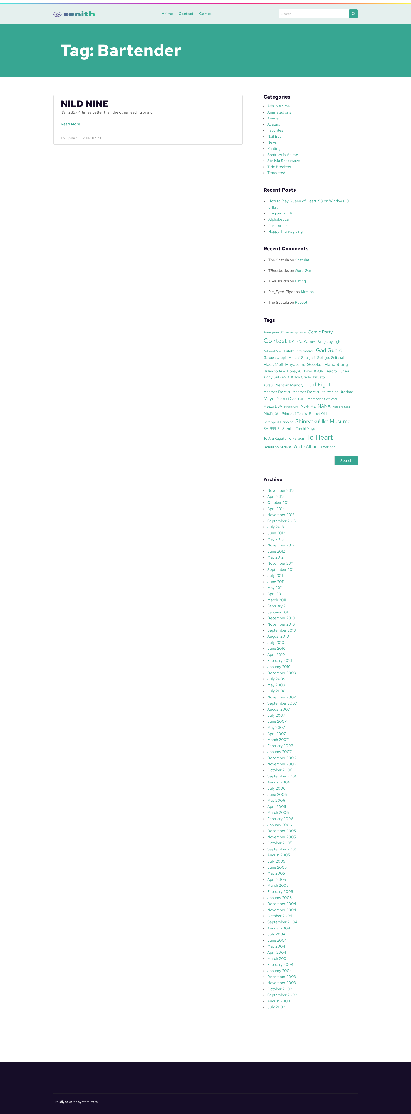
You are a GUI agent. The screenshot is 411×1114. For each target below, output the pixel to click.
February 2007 (280, 745)
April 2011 (275, 593)
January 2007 (279, 751)
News (272, 142)
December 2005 (281, 830)
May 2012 (275, 557)
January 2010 (279, 666)
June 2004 (277, 940)
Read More (72, 126)
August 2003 (278, 1001)
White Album (306, 446)
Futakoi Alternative (299, 350)
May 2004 (276, 946)
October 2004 (279, 915)
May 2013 (275, 539)
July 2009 (276, 678)
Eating (300, 281)
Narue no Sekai (341, 406)
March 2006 (278, 812)
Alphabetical (278, 219)
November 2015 (280, 490)
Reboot (301, 302)
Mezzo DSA (273, 406)
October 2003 (279, 988)
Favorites (275, 130)
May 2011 (275, 587)
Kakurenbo (277, 225)
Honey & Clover (299, 371)
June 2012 (276, 551)
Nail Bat (274, 136)
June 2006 (277, 794)
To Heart (319, 437)
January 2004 (279, 970)
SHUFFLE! (272, 428)
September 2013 (281, 520)
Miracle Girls (291, 406)
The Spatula (278, 259)
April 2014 (276, 508)
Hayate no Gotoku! (303, 364)
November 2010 (281, 624)
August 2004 (278, 928)
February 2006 (280, 818)
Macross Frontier (277, 391)
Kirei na (307, 291)
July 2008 (276, 690)
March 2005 (278, 885)
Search (346, 460)
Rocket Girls (318, 413)
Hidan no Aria (274, 371)
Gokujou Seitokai (330, 357)
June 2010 (276, 648)
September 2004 (282, 922)
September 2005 (282, 849)
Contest (275, 340)
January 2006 (279, 824)
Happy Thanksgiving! (285, 231)
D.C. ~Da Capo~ (302, 341)
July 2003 (276, 1007)
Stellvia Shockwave (283, 160)
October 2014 (279, 502)
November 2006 (281, 764)
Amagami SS (274, 332)
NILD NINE (84, 103)
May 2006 (276, 800)
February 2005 (280, 891)
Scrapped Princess (278, 421)
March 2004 (278, 958)
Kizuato (319, 376)
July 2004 (276, 934)
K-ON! (319, 371)
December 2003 (281, 976)
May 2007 (276, 727)
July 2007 (276, 715)
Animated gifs (279, 112)
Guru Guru (304, 270)
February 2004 (280, 964)
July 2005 (276, 861)
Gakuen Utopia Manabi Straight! (289, 357)
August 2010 (278, 636)
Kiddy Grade (301, 376)
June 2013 (276, 533)
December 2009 (281, 672)
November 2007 (281, 697)
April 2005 (276, 879)
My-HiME (308, 406)
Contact (186, 13)
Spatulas (302, 259)
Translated (276, 172)
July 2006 (276, 788)
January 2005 (279, 897)
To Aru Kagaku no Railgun (284, 438)
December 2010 (281, 618)
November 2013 (280, 514)
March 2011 (276, 599)
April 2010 (276, 654)
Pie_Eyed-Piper (281, 291)
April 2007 (276, 733)
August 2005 (278, 855)
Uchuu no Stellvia (277, 446)
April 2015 (275, 496)
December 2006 (281, 757)
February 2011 (279, 605)
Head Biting (336, 364)
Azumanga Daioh (296, 332)
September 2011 (281, 569)
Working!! (328, 446)
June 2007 (277, 721)
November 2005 (281, 836)
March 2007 (278, 739)
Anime (167, 13)
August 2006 (278, 782)
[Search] (353, 13)
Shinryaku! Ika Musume (323, 421)
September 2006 (282, 776)
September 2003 (282, 994)
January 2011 (278, 612)
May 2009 (276, 685)
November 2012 (280, 545)
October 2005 (279, 842)
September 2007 (282, 703)
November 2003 (281, 982)
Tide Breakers (279, 166)
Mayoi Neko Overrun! (284, 398)
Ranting (273, 148)
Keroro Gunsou (338, 371)
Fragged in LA (280, 213)
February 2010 (279, 660)
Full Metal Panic (273, 351)
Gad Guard (329, 350)
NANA (324, 406)
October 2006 (279, 770)
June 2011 (275, 581)
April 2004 (276, 952)
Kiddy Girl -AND (276, 376)
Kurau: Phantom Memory (283, 385)
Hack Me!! (273, 364)
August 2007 (278, 709)
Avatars (273, 124)
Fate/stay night (329, 341)
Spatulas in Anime (282, 154)
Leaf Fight (318, 384)
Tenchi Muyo (305, 428)
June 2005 (277, 867)
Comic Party (320, 332)
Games (205, 13)
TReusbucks (278, 270)
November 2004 (281, 909)
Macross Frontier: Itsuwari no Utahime (323, 391)
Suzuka (288, 428)
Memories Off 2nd (322, 398)
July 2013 (275, 526)
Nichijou (271, 413)
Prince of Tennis (294, 413)
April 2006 (276, 806)
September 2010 (281, 630)
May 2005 (276, 873)
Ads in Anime (278, 106)
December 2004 (281, 903)
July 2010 (275, 642)
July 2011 (275, 575)
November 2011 (280, 563)
